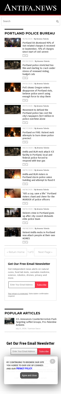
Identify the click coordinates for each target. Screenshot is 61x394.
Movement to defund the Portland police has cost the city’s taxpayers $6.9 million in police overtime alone (38, 114)
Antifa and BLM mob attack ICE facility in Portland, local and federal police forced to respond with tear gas (38, 156)
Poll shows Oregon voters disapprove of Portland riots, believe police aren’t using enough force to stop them (37, 92)
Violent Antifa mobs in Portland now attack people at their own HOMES (38, 235)
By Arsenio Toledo (41, 39)
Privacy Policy (24, 368)
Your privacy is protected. (18, 294)
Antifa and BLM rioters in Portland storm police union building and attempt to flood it (38, 177)
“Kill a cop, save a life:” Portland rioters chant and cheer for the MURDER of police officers (39, 196)
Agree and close (29, 375)
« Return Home (16, 252)
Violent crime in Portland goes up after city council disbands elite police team (38, 216)
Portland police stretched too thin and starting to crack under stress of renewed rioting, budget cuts (38, 70)
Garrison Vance (34, 329)
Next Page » (45, 252)
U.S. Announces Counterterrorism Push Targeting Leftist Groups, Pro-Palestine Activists (36, 322)
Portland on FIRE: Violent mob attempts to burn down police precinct (38, 135)
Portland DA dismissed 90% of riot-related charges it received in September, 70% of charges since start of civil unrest (38, 47)
